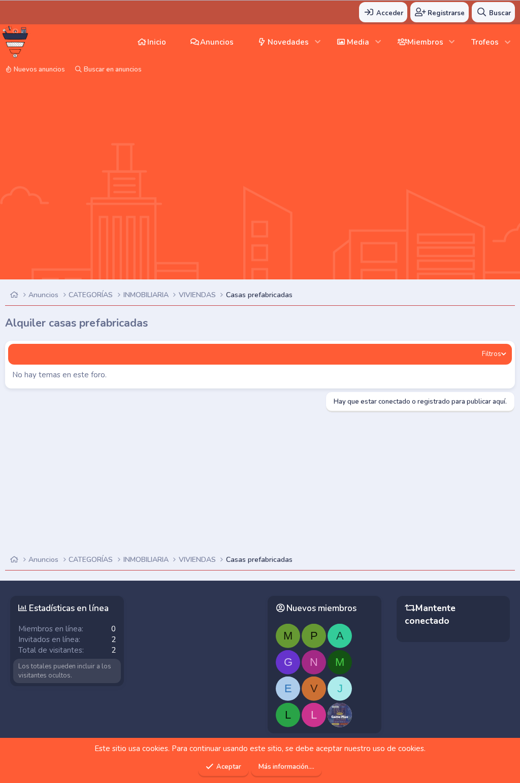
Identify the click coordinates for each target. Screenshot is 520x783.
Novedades (288, 42)
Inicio (156, 42)
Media (358, 42)
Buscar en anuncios (113, 69)
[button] (317, 41)
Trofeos (485, 42)
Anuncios (217, 42)
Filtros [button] (491, 354)
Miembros (425, 42)
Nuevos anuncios (39, 69)
